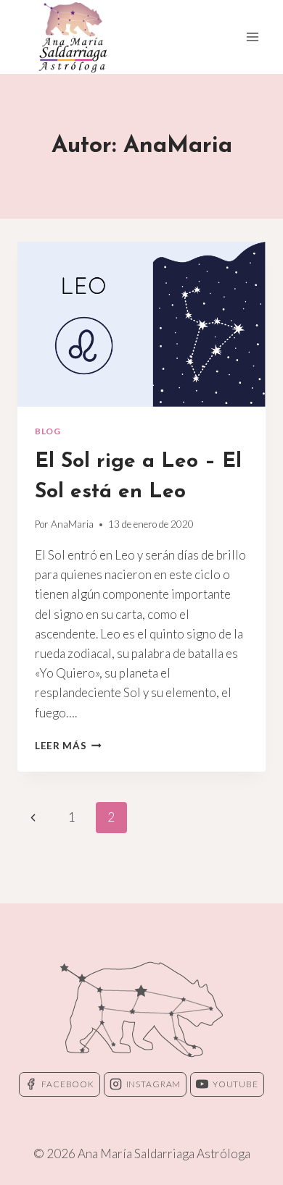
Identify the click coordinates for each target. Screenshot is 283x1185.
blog (47, 431)
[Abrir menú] (252, 36)
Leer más (68, 745)
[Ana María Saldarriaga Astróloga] (72, 37)
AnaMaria (72, 524)
